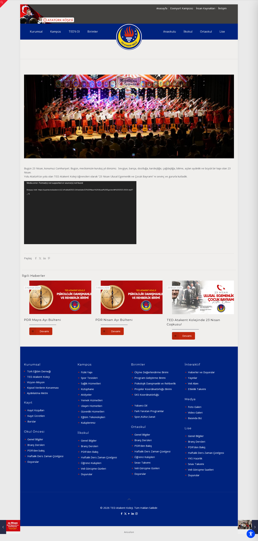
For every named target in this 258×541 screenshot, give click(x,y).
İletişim (222, 8)
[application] (80, 212)
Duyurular (33, 461)
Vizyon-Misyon (36, 382)
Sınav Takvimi (142, 462)
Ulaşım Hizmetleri (91, 406)
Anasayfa (161, 8)
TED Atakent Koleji (38, 376)
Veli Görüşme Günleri (93, 468)
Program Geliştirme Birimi (150, 378)
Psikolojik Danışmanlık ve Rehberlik (155, 383)
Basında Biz (195, 418)
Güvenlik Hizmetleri (92, 411)
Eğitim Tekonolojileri (93, 417)
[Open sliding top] (4, 4)
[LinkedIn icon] (132, 513)
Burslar (31, 421)
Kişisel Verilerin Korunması (43, 387)
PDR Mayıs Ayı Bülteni (42, 320)
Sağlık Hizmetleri (91, 383)
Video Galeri (195, 412)
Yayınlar (192, 378)
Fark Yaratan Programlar (149, 411)
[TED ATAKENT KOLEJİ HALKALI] (129, 37)
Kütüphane (87, 389)
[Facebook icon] (121, 513)
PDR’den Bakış (89, 451)
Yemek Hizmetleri (91, 400)
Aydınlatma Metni (37, 393)
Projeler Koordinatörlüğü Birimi (153, 389)
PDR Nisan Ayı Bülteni (114, 320)
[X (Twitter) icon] (125, 513)
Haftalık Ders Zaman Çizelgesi (45, 456)
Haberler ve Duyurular (201, 372)
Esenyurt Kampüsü (181, 8)
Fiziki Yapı (86, 372)
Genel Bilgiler (35, 439)
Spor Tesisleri (89, 378)
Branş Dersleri (36, 445)
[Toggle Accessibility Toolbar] (250, 533)
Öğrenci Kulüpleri (91, 463)
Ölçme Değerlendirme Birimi (151, 372)
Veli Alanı (193, 383)
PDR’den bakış (36, 450)
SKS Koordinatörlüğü (146, 394)
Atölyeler (86, 394)
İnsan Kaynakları (205, 8)
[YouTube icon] (129, 513)
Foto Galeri (194, 407)
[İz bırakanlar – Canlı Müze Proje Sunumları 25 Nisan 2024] (248, 527)
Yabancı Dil (140, 405)
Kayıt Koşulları (35, 410)
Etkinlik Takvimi (197, 389)
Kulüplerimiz (88, 422)
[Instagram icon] (136, 513)
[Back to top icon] (129, 499)
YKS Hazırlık (195, 458)
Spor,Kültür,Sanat (144, 416)
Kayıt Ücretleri (36, 416)
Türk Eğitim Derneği (39, 371)
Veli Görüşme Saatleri (201, 469)
